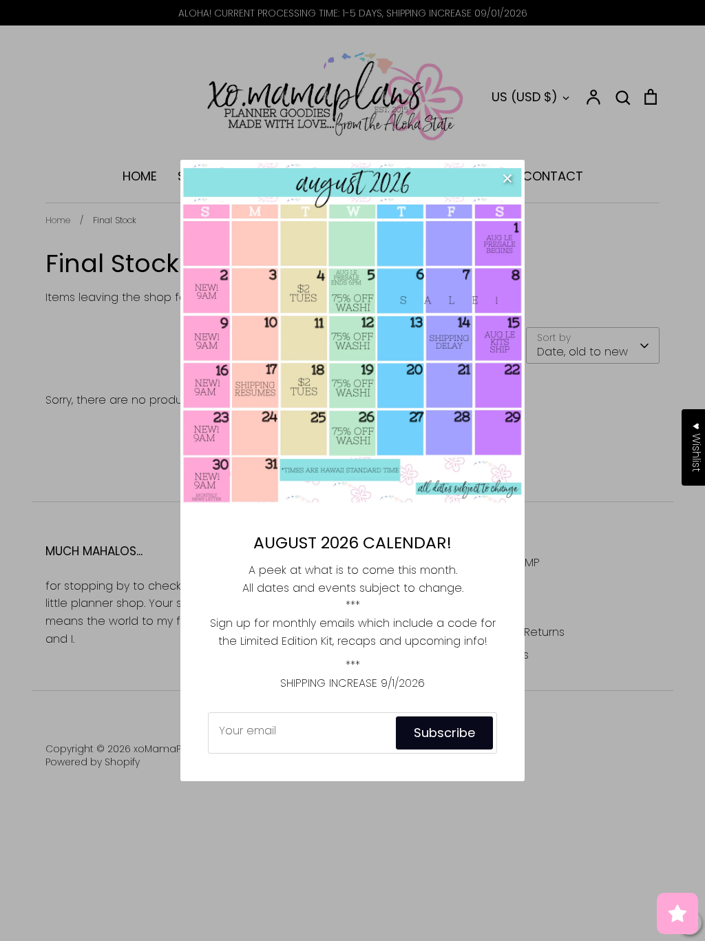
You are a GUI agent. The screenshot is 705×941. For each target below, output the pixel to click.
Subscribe (444, 732)
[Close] (507, 177)
